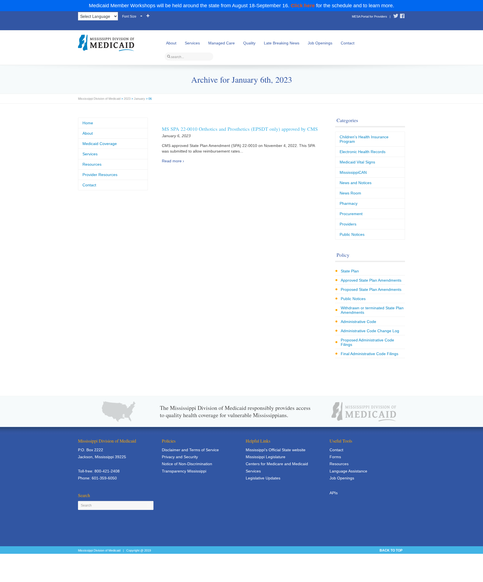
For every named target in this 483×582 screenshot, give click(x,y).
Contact (347, 43)
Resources (91, 164)
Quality (249, 43)
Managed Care (221, 43)
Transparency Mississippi (184, 471)
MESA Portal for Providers (369, 16)
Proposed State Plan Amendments (371, 289)
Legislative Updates (263, 478)
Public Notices (352, 234)
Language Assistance (348, 471)
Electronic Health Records (362, 151)
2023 (127, 98)
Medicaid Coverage (99, 143)
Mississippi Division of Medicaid (99, 98)
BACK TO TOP (391, 550)
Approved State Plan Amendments (371, 280)
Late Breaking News (281, 43)
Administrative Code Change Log (370, 331)
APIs (334, 493)
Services (192, 43)
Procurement (351, 214)
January (139, 98)
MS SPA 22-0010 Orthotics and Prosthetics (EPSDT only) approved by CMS (240, 128)
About (171, 43)
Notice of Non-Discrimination (187, 464)
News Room (350, 193)
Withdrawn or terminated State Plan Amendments (372, 310)
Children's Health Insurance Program (364, 139)
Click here (303, 5)
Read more (172, 161)
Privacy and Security (180, 457)
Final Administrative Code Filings (369, 353)
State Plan (350, 271)
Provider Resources (99, 174)
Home (87, 123)
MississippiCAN (353, 172)
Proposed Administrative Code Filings (367, 342)
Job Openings (320, 43)
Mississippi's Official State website (276, 450)
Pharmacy (348, 203)
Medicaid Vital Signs (357, 162)
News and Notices (355, 182)
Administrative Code (358, 321)
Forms (335, 457)
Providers (348, 224)
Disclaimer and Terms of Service (190, 450)
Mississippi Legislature (265, 457)
